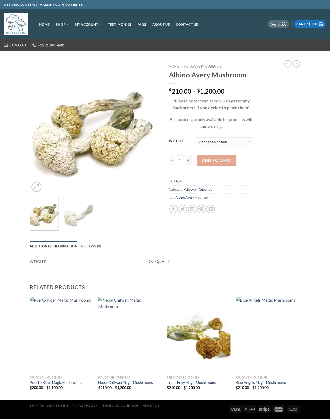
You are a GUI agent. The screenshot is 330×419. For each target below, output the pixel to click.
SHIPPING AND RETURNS (49, 405)
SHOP (60, 24)
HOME (44, 24)
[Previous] (38, 127)
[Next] (152, 127)
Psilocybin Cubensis (203, 66)
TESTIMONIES (119, 24)
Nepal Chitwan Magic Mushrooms (125, 382)
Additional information (54, 246)
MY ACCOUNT (86, 24)
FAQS (141, 24)
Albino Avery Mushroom (193, 197)
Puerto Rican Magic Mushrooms (56, 382)
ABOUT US (161, 24)
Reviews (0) (91, 246)
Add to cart (216, 160)
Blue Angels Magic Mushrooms (261, 382)
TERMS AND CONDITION (120, 405)
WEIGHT (176, 141)
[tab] (54, 246)
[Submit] (283, 24)
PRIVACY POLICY (85, 405)
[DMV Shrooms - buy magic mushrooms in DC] (16, 24)
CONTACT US (187, 24)
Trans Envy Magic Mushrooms (191, 382)
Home (174, 66)
